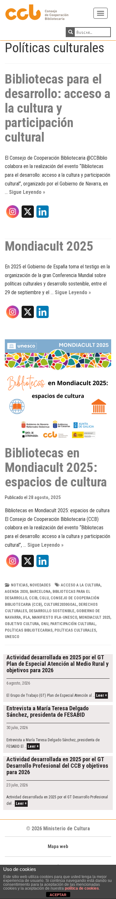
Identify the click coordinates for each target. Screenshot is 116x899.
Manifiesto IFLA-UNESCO (54, 617)
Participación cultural (72, 624)
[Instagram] (12, 214)
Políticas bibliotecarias (29, 630)
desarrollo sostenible (51, 611)
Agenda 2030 (16, 591)
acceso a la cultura (81, 585)
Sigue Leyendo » (27, 192)
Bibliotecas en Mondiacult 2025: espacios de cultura (56, 467)
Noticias (19, 585)
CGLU (44, 598)
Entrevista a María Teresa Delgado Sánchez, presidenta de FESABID (47, 711)
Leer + (101, 695)
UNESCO (12, 636)
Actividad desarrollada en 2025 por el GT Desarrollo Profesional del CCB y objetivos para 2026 (57, 765)
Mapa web (58, 846)
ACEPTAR (58, 895)
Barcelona (40, 591)
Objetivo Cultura (22, 624)
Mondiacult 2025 (49, 246)
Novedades (40, 585)
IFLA (26, 617)
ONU (44, 624)
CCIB (33, 598)
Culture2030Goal (60, 604)
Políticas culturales (75, 630)
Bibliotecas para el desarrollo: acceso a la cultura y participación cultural (58, 108)
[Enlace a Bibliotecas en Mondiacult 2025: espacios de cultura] (58, 392)
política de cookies (82, 888)
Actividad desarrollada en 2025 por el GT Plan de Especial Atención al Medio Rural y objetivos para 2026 (57, 664)
